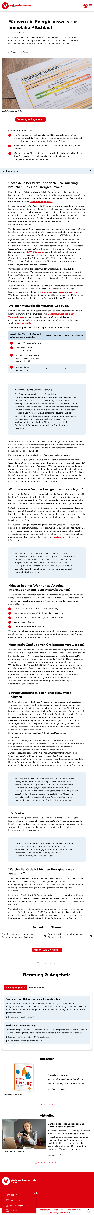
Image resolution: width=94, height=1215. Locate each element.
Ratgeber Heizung (58, 1075)
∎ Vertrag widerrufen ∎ (60, 1212)
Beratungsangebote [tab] (15, 988)
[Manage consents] (89, 1210)
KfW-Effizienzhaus (36, 252)
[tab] (41, 1104)
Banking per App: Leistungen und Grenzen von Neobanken (66, 1125)
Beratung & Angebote (29, 119)
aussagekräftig (24, 323)
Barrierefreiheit (73, 1210)
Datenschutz (44, 1210)
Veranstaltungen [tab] (37, 988)
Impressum (58, 1210)
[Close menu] (34, 1193)
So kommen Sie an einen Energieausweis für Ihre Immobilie (67, 936)
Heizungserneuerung (68, 292)
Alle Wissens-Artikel (45, 950)
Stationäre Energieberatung (21, 1025)
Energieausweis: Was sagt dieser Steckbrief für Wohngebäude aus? (18, 936)
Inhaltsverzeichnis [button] (11, 171)
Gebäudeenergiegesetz (41, 201)
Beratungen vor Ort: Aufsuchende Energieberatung (33, 999)
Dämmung (47, 292)
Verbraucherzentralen (64, 537)
